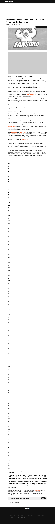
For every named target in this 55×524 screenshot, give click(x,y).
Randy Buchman (11, 24)
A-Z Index (12, 517)
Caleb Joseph (37, 490)
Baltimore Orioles (15, 502)
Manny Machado (30, 94)
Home (9, 502)
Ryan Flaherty (14, 132)
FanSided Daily (21, 513)
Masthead (20, 511)
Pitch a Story (29, 513)
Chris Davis (39, 107)
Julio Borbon (25, 139)
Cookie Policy (20, 515)
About (11, 511)
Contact (37, 511)
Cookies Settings (21, 517)
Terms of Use (12, 515)
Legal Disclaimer (30, 515)
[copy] (14, 27)
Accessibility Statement (40, 515)
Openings (28, 511)
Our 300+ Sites (13, 513)
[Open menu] (2, 1)
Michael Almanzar (12, 126)
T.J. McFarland (22, 132)
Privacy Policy (38, 513)
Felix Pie (18, 471)
